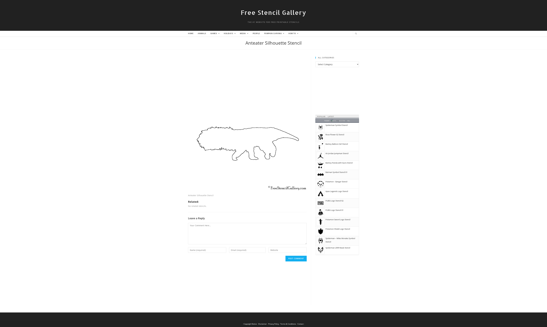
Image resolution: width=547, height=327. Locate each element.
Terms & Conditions (288, 324)
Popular (321, 116)
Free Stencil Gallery (273, 12)
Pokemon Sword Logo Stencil (337, 219)
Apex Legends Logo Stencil (336, 191)
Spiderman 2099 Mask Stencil (337, 247)
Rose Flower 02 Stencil (334, 134)
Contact (300, 324)
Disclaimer (262, 324)
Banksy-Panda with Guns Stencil (339, 163)
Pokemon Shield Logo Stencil (337, 229)
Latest (331, 116)
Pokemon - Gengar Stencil (336, 181)
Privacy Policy (273, 324)
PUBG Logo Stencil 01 (334, 210)
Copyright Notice (250, 324)
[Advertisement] (247, 78)
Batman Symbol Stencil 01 (336, 172)
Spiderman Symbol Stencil (336, 125)
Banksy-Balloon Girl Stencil (336, 144)
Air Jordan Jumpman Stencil (336, 153)
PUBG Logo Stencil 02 (334, 200)
